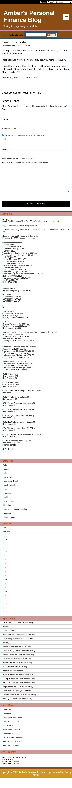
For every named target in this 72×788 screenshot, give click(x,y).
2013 (5, 584)
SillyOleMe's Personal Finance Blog (18, 686)
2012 (5, 588)
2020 (5, 556)
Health (5, 497)
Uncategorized (9, 517)
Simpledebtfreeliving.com (13, 737)
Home (4, 35)
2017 (5, 568)
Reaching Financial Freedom (15, 509)
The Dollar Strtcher (11, 745)
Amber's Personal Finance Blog (35, 772)
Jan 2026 (7, 532)
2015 (5, 576)
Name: (5, 109)
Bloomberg (7, 713)
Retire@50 (7, 642)
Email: (5, 119)
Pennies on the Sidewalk (13, 670)
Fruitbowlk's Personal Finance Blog (18, 622)
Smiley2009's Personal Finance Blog (18, 654)
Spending (7, 513)
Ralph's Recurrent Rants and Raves (18, 674)
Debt (5, 473)
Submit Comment (36, 203)
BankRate (7, 709)
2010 (5, 596)
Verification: (8, 149)
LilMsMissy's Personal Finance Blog (18, 638)
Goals (5, 489)
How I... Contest (10, 501)
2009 (5, 600)
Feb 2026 (7, 528)
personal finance (10, 630)
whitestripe (7, 626)
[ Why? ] (31, 158)
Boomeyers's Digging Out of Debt (17, 690)
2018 (5, 564)
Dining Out (7, 477)
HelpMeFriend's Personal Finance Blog (19, 694)
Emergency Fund (10, 481)
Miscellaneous (9, 505)
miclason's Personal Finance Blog (17, 658)
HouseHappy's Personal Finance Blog (19, 650)
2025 (5, 536)
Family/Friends (9, 485)
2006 (5, 612)
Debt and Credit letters (12, 717)
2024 (5, 540)
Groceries (7, 493)
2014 (5, 580)
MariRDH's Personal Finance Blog (17, 662)
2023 (5, 544)
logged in (21, 106)
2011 (5, 592)
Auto (5, 465)
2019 (5, 560)
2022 (5, 548)
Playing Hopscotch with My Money (17, 698)
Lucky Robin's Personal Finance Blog (19, 678)
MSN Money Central (11, 729)
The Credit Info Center (12, 741)
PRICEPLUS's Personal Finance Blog (19, 682)
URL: (4, 139)
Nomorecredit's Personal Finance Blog (19, 634)
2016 (5, 572)
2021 (5, 552)
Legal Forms (8, 725)
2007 (5, 608)
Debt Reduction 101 (11, 721)
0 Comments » (29, 77)
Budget (6, 469)
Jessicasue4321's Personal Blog (17, 646)
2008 (5, 604)
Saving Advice (9, 733)
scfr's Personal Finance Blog (15, 666)
